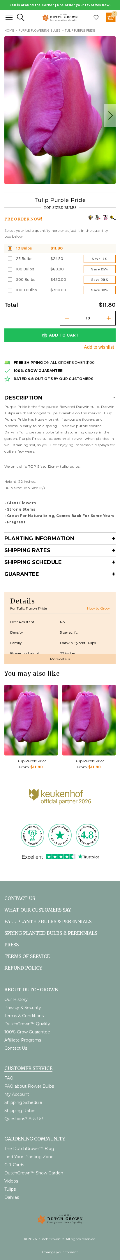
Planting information (39, 538)
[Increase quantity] (109, 318)
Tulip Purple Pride (31, 761)
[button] (110, 115)
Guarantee (21, 574)
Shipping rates (27, 550)
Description (23, 398)
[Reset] (9, 17)
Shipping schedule (33, 562)
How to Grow (98, 608)
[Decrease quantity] (67, 318)
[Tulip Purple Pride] (31, 720)
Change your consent (60, 1252)
